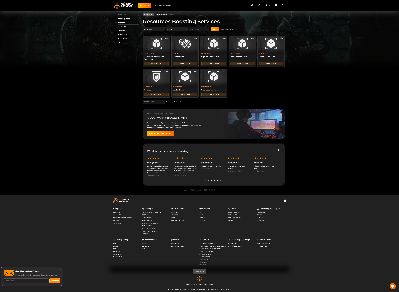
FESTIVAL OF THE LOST (150, 231)
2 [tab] (208, 180)
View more (145, 233)
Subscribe (55, 281)
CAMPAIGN (261, 212)
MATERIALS (117, 257)
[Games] (252, 5)
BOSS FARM (204, 259)
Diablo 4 (205, 240)
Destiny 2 (149, 209)
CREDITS (203, 220)
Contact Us (117, 223)
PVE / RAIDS (232, 215)
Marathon (206, 209)
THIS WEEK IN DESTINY (150, 223)
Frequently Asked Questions (123, 217)
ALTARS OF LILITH (206, 254)
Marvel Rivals (265, 240)
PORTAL (145, 215)
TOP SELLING (147, 226)
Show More (199, 271)
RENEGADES (146, 217)
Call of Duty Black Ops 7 (270, 209)
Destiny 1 (177, 240)
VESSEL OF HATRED (207, 243)
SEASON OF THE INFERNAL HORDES (213, 246)
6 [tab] (220, 180)
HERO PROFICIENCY (264, 243)
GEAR (144, 249)
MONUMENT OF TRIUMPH (151, 212)
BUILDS (144, 243)
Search (215, 29)
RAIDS (115, 246)
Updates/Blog (118, 215)
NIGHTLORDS (233, 243)
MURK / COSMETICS (235, 246)
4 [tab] (214, 180)
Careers (116, 220)
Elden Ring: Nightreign (240, 240)
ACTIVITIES (117, 254)
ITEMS (173, 217)
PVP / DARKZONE (234, 217)
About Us (116, 212)
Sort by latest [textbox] (148, 29)
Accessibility (213, 289)
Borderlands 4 (151, 240)
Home (158, 14)
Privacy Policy (225, 289)
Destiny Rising (122, 240)
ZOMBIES (260, 220)
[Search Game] (259, 5)
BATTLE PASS (205, 257)
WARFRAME (122, 14)
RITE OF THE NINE (149, 228)
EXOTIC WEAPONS (177, 246)
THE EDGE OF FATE (149, 220)
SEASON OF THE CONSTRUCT (210, 249)
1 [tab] (205, 180)
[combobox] (154, 29)
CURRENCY (175, 212)
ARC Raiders (178, 209)
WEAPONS (232, 220)
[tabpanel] (158, 166)
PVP (114, 249)
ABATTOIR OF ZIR (206, 251)
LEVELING (174, 215)
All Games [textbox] (170, 29)
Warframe (149, 14)
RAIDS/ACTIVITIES (177, 220)
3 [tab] (211, 180)
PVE (114, 243)
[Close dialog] (60, 269)
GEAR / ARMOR (233, 212)
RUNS (202, 215)
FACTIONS (203, 212)
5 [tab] (217, 180)
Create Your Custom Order (160, 133)
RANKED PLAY (262, 246)
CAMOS (259, 215)
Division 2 (235, 209)
